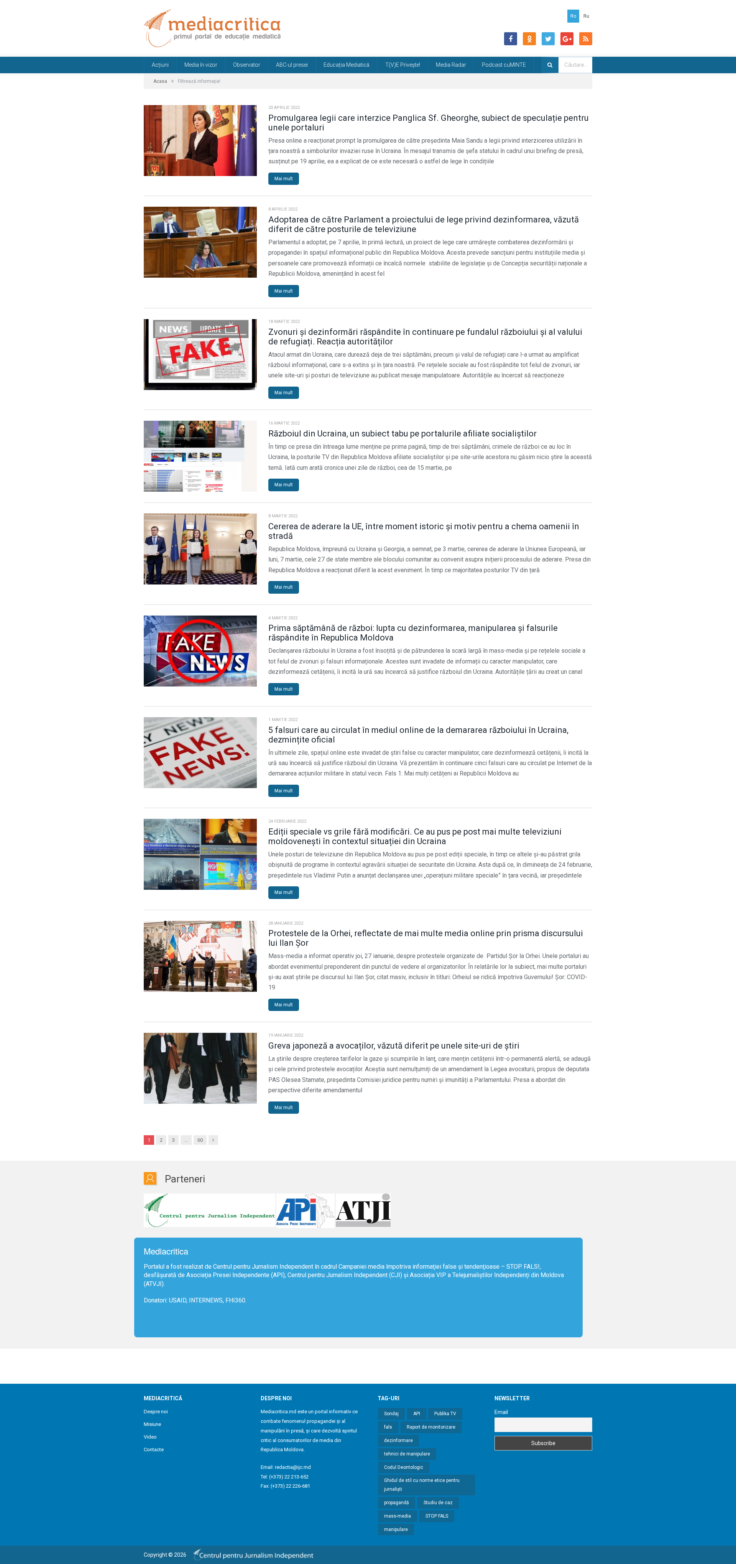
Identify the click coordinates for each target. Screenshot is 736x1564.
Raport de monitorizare (431, 1427)
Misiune (152, 1424)
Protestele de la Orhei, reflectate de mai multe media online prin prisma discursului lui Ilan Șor (425, 938)
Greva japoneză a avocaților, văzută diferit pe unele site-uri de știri (393, 1045)
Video (150, 1437)
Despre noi (156, 1411)
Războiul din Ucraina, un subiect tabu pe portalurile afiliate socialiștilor (402, 433)
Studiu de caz (438, 1502)
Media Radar (451, 65)
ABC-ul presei (292, 65)
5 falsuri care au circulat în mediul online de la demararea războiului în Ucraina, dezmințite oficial (418, 734)
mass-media (397, 1516)
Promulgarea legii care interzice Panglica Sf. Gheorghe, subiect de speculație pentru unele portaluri (428, 122)
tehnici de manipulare (407, 1454)
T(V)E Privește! (402, 65)
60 (200, 1140)
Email (501, 1412)
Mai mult (283, 178)
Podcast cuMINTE (504, 65)
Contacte (154, 1449)
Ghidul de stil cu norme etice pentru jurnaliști (422, 1485)
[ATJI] (363, 1211)
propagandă (396, 1502)
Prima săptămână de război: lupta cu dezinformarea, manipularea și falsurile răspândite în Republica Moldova (413, 632)
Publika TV (445, 1413)
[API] (305, 1211)
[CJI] (209, 1211)
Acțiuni (160, 65)
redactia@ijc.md (293, 1467)
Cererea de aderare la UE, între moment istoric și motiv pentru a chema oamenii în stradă (423, 531)
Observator (246, 65)
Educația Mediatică (347, 65)
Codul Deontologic (403, 1467)
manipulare (396, 1529)
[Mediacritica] (212, 28)
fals (388, 1427)
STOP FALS (522, 1266)
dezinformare (398, 1440)
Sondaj (391, 1413)
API (416, 1413)
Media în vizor (200, 65)
